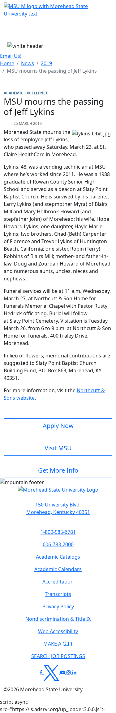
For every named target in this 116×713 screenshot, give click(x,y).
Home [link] (7, 63)
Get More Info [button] (58, 470)
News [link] (27, 63)
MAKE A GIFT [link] (58, 643)
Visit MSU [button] (58, 448)
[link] (58, 508)
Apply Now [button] (58, 425)
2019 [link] (46, 63)
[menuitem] (7, 63)
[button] (58, 492)
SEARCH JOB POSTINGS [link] (58, 656)
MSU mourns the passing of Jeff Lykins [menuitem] (52, 70)
